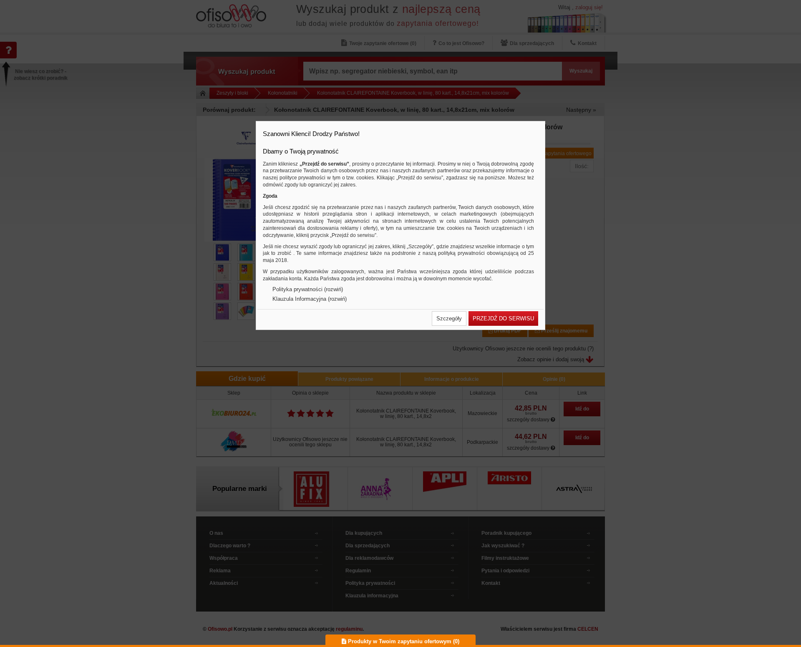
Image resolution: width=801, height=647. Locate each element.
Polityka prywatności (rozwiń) (307, 289)
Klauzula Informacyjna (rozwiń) (309, 299)
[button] (449, 318)
